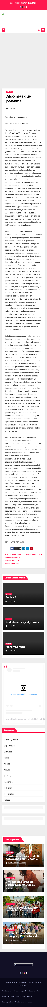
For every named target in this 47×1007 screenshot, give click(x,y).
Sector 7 (10, 597)
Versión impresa (7, 991)
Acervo (23, 1002)
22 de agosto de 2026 (17, 863)
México (7, 764)
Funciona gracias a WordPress (16, 982)
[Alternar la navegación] (43, 30)
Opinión (9, 91)
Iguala (6, 758)
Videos (7, 800)
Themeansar (23, 985)
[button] (39, 30)
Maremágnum (15, 646)
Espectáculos (9, 746)
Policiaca (8, 788)
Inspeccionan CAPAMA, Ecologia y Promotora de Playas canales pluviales (22, 936)
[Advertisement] (23, 57)
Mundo (7, 770)
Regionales (9, 794)
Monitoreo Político (33, 554)
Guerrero (32, 991)
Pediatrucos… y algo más (22, 622)
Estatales (8, 752)
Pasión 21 (8, 782)
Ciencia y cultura (11, 740)
